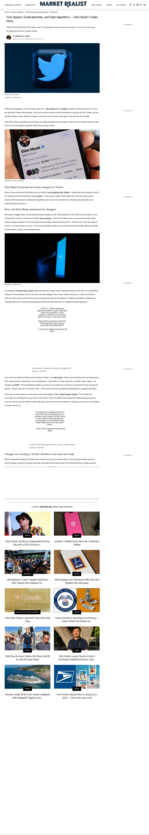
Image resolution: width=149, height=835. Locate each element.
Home (7, 12)
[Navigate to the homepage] (63, 4)
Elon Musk (50, 109)
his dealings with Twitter (58, 192)
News (109, 5)
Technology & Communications (37, 12)
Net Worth (121, 5)
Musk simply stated (68, 394)
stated (40, 196)
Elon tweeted (45, 218)
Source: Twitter (39, 371)
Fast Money (96, 5)
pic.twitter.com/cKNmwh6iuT (52, 325)
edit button (58, 378)
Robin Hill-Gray (22, 36)
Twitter (64, 109)
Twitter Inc (54, 12)
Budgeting (30, 5)
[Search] (130, 4)
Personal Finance (13, 5)
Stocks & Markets (17, 12)
